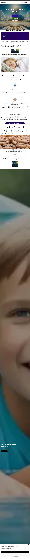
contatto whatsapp (4, 451)
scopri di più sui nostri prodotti (15, 108)
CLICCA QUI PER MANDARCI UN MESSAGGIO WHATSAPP (15, 123)
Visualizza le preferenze (15, 556)
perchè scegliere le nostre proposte (8, 34)
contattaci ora (15, 16)
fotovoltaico (5, 35)
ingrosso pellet (5, 37)
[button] (28, 544)
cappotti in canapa (6, 36)
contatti (25, 2)
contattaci (4, 38)
